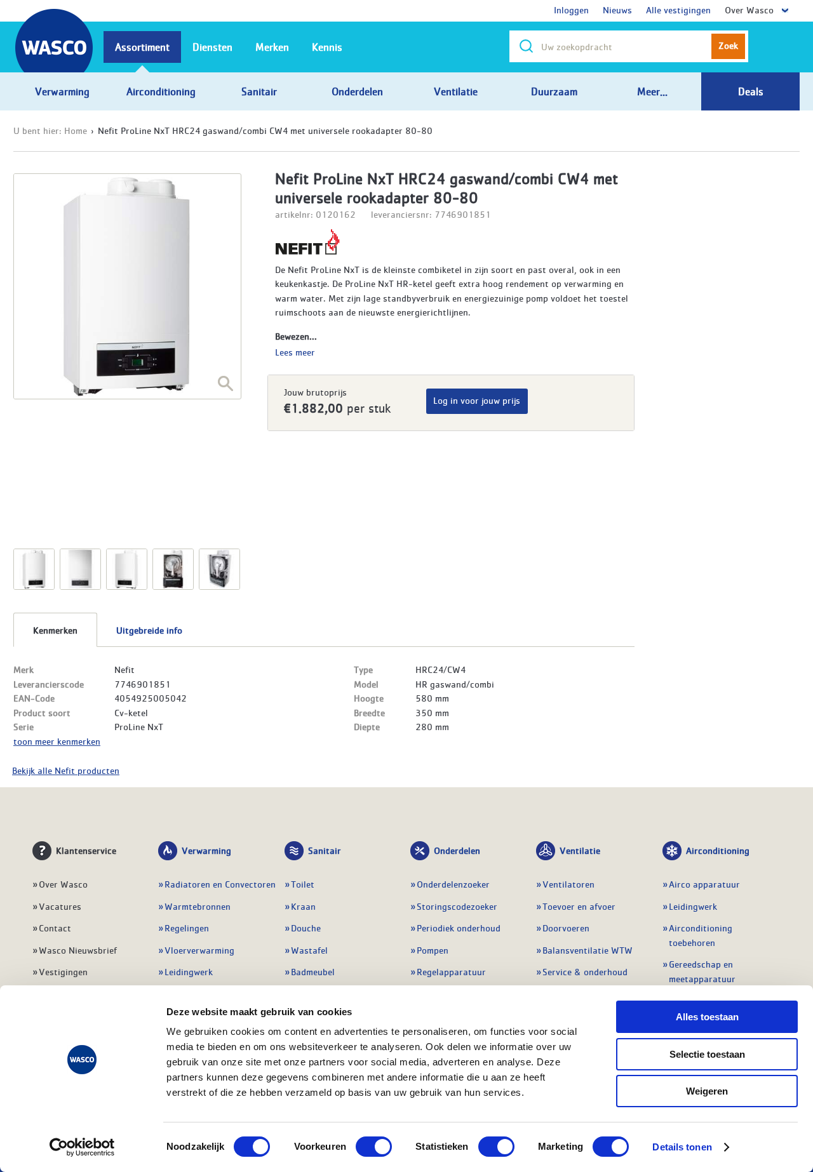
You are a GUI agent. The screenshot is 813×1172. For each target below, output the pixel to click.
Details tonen (681, 1147)
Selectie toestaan (707, 1054)
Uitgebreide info (149, 630)
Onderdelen (457, 850)
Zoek (728, 45)
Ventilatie (580, 850)
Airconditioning (717, 850)
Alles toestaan (707, 1016)
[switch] (374, 1146)
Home (75, 130)
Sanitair (324, 850)
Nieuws (617, 9)
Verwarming (206, 850)
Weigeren (707, 1091)
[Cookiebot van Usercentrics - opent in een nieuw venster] (82, 1147)
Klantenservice (86, 850)
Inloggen (571, 9)
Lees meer (295, 351)
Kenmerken (55, 630)
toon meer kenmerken (56, 741)
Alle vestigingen (678, 9)
